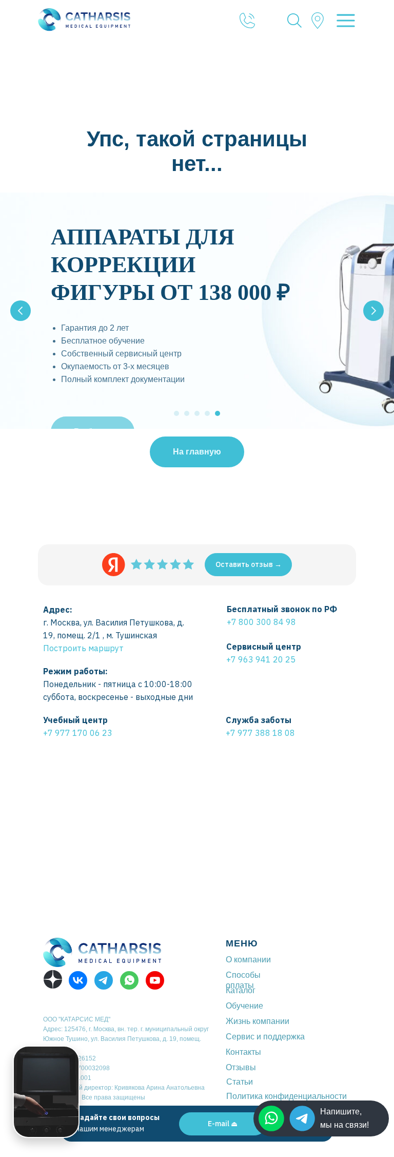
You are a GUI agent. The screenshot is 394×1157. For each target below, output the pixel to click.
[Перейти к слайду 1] (176, 413)
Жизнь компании (257, 1021)
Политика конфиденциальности (286, 1096)
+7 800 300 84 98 (261, 622)
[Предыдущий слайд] (20, 310)
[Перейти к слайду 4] (207, 413)
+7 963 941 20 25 (261, 659)
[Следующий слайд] (373, 310)
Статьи (239, 1081)
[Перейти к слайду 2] (186, 413)
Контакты (243, 1052)
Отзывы (241, 1067)
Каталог (240, 990)
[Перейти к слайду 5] (217, 413)
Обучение (244, 1005)
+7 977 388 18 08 (260, 733)
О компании (248, 959)
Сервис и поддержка (265, 1036)
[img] (302, 1118)
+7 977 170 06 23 (77, 733)
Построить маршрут (83, 648)
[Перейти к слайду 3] (197, 413)
